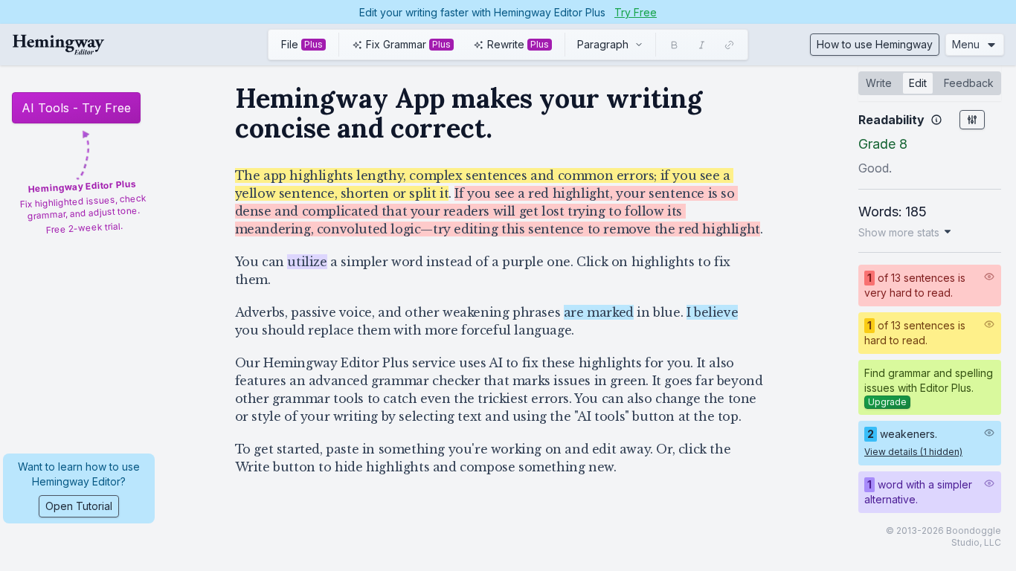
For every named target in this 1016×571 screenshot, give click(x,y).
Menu (966, 44)
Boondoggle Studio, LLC (973, 536)
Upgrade (887, 401)
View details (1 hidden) (913, 451)
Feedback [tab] (969, 83)
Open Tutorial (78, 506)
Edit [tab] (918, 83)
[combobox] (610, 45)
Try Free (635, 12)
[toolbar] (508, 44)
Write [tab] (879, 83)
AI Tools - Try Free (76, 107)
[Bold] (674, 45)
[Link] (729, 45)
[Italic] (701, 45)
